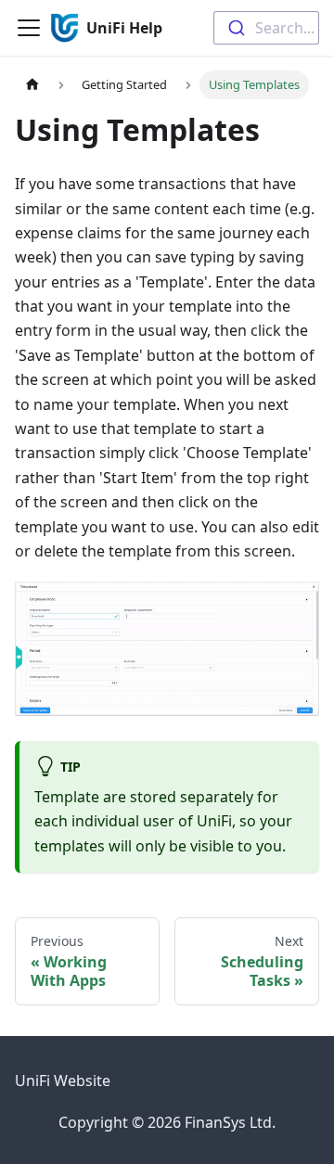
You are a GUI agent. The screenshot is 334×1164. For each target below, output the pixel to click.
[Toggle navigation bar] (29, 28)
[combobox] (266, 28)
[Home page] (32, 84)
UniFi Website (62, 1080)
